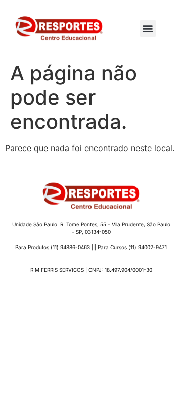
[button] (148, 28)
